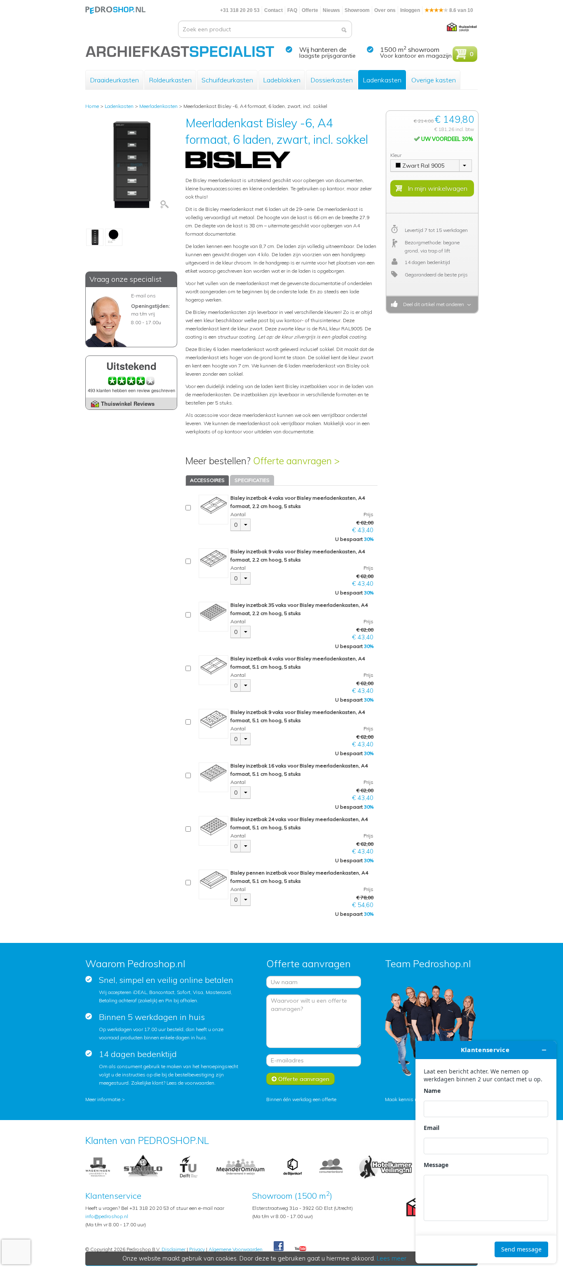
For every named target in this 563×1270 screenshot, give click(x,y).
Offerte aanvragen (303, 1079)
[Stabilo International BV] (143, 1166)
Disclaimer (173, 1249)
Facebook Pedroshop (279, 1246)
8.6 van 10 (460, 10)
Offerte (310, 10)
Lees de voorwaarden (190, 1083)
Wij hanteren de (323, 49)
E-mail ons (143, 295)
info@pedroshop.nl (106, 1216)
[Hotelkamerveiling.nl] (385, 1166)
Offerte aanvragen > (296, 461)
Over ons (385, 10)
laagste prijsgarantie (327, 55)
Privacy (197, 1249)
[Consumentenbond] (331, 1166)
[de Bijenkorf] (292, 1166)
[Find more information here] (486, 1152)
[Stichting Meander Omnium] (241, 1166)
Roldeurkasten (170, 80)
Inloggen (410, 10)
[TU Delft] (188, 1166)
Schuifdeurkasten (227, 80)
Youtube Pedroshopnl (300, 1249)
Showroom (357, 10)
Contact (273, 10)
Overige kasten (433, 80)
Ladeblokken (281, 80)
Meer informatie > (105, 1099)
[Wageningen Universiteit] (97, 1166)
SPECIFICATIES (252, 480)
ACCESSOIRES (207, 480)
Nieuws (331, 10)
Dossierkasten (331, 80)
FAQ (292, 10)
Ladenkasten (382, 80)
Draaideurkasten (114, 80)
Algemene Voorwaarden (236, 1249)
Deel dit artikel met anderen (432, 304)
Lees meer (391, 1258)
